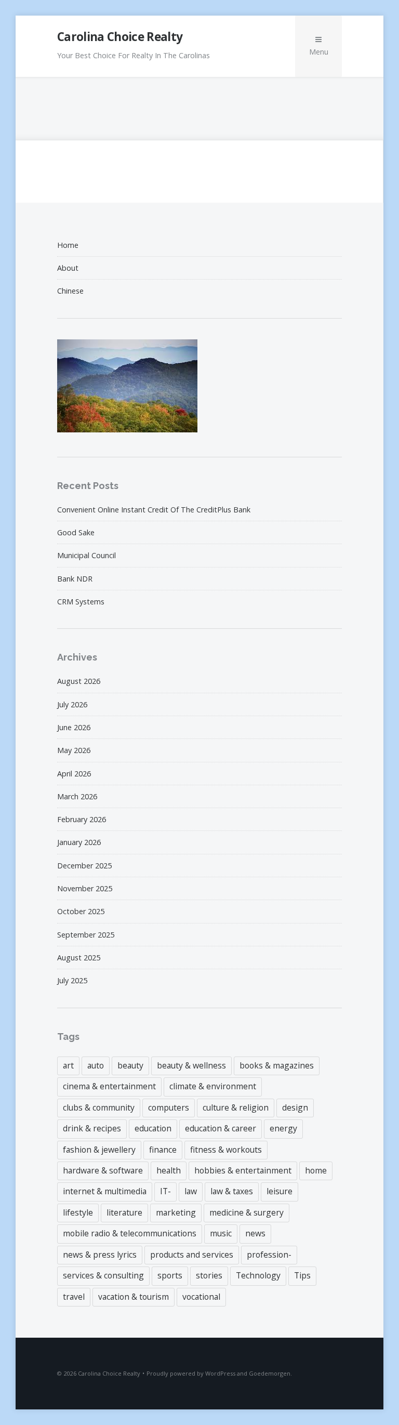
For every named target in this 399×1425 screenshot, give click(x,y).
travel (74, 1296)
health (168, 1170)
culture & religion (236, 1107)
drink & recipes (92, 1128)
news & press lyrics (100, 1254)
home (316, 1170)
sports (169, 1275)
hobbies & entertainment (242, 1170)
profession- (269, 1254)
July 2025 (72, 980)
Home (67, 245)
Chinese (70, 291)
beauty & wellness (191, 1065)
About (67, 268)
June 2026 (73, 727)
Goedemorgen (269, 1373)
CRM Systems (80, 601)
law (190, 1191)
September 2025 (85, 935)
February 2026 (81, 819)
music (221, 1233)
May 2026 (73, 750)
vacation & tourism (133, 1296)
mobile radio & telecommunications (129, 1233)
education (153, 1128)
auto (95, 1065)
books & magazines (277, 1065)
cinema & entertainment (109, 1086)
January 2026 (79, 842)
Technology (258, 1275)
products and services (191, 1254)
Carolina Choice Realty (119, 37)
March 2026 (77, 796)
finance (163, 1149)
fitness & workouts (226, 1149)
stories (209, 1275)
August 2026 (78, 681)
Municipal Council (86, 555)
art (68, 1065)
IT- (165, 1191)
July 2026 (72, 704)
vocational (201, 1296)
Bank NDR (74, 579)
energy (283, 1128)
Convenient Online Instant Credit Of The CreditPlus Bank (153, 509)
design (295, 1107)
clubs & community (99, 1107)
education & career (220, 1128)
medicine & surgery (246, 1212)
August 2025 (78, 957)
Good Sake (76, 532)
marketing (176, 1212)
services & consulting (103, 1275)
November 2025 (84, 888)
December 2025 (84, 865)
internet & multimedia (105, 1191)
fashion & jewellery (99, 1149)
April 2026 (74, 774)
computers (168, 1107)
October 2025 (80, 911)
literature (124, 1212)
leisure (279, 1191)
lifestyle (78, 1212)
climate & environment (212, 1086)
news (255, 1233)
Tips (302, 1275)
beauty (130, 1065)
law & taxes (231, 1191)
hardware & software (103, 1170)
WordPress (220, 1373)
